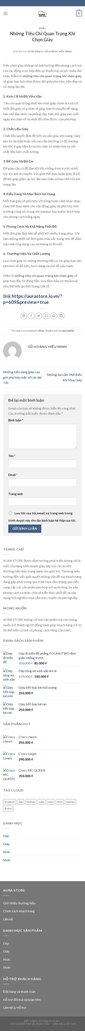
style (60, 802)
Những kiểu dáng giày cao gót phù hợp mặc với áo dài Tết (22, 377)
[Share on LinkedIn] (61, 315)
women (70, 802)
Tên (11, 456)
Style (6, 860)
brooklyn (9, 802)
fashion (31, 802)
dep (20, 802)
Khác (42, 28)
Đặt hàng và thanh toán (19, 991)
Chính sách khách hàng (19, 911)
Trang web (15, 494)
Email (12, 475)
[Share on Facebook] (31, 315)
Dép (6, 836)
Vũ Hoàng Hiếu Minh (58, 51)
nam (50, 802)
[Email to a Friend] (46, 315)
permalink (68, 330)
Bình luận (15, 420)
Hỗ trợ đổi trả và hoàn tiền (22, 1000)
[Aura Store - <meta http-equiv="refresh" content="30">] (42, 13)
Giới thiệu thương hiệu (19, 903)
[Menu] (5, 13)
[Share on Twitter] (38, 315)
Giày (41, 802)
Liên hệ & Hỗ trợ (14, 1007)
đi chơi (8, 808)
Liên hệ (8, 919)
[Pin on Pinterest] (53, 315)
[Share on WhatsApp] (23, 315)
